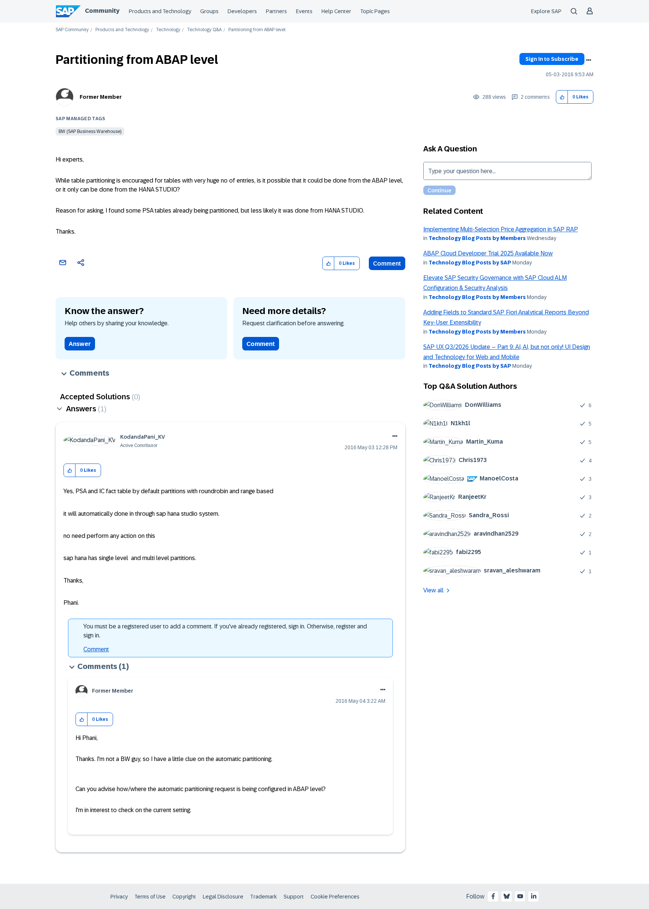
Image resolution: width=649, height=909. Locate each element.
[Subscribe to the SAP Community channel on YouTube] (520, 896)
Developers (242, 11)
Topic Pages (375, 11)
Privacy (119, 897)
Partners (276, 11)
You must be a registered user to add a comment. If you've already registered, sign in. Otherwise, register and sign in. (225, 631)
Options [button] (589, 60)
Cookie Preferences (335, 897)
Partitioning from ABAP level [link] (256, 29)
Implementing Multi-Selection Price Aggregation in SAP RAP (500, 229)
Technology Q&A (204, 29)
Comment (387, 263)
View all (433, 590)
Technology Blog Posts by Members (477, 238)
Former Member (101, 97)
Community (102, 11)
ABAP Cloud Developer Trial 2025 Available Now (488, 253)
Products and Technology (160, 11)
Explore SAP (546, 11)
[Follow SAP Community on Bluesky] (507, 896)
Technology (168, 29)
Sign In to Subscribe (551, 59)
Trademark (263, 897)
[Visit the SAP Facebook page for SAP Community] (493, 896)
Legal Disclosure (223, 897)
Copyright (184, 897)
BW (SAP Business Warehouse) (90, 131)
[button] (562, 97)
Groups (209, 11)
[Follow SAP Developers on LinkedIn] (534, 896)
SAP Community (72, 29)
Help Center (336, 11)
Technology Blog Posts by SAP (470, 263)
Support (294, 897)
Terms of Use (150, 897)
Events (304, 11)
